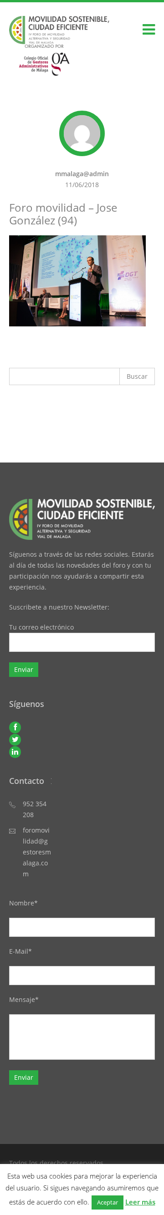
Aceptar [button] (107, 1202)
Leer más (140, 1201)
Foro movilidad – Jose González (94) (63, 214)
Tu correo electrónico (41, 627)
